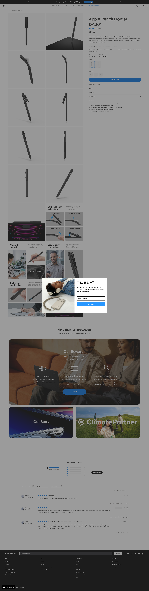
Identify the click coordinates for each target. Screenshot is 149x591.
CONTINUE (91, 304)
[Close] (105, 280)
